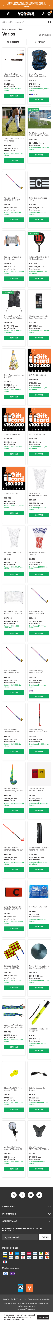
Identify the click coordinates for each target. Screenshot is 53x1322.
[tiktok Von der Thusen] (39, 1195)
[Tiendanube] (26, 1309)
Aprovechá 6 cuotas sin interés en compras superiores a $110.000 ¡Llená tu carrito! (26, 5)
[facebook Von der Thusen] (22, 1195)
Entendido (43, 1317)
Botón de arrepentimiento (26, 1306)
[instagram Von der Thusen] (14, 1195)
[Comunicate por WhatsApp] (8, 14)
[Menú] (4, 14)
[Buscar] (49, 22)
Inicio (4, 29)
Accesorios (12, 29)
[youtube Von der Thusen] (31, 1195)
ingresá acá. (44, 1303)
